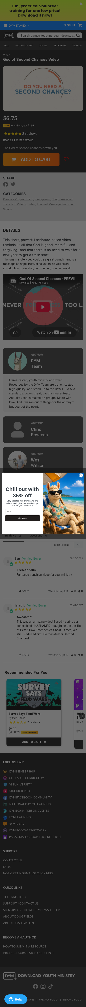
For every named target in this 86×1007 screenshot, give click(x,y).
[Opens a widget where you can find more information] (15, 999)
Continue (22, 518)
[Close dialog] (81, 475)
